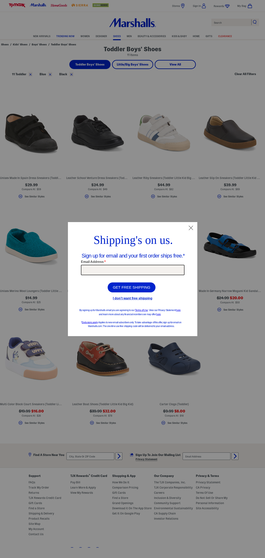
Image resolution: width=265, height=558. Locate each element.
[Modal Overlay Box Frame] (132, 279)
